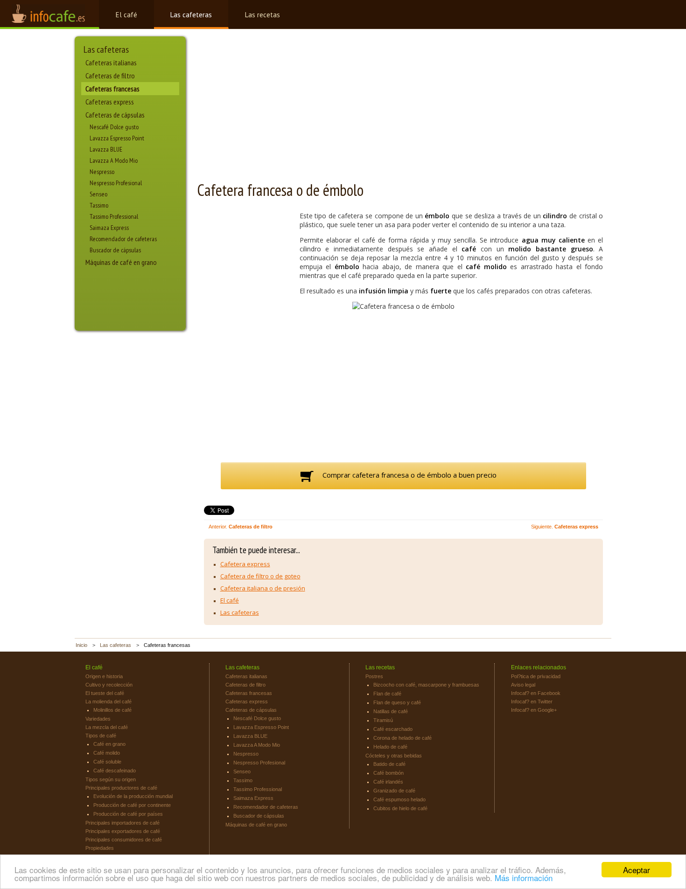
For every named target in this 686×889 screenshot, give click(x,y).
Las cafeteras (191, 14)
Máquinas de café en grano (121, 262)
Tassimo (99, 205)
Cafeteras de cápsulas (115, 114)
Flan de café (387, 693)
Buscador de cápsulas (115, 250)
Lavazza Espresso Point (117, 138)
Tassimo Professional (114, 216)
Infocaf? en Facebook (535, 693)
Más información (524, 877)
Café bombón (388, 773)
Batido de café (389, 764)
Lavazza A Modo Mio (114, 160)
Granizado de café (394, 790)
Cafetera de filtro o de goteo (260, 576)
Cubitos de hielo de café (400, 808)
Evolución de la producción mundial (133, 796)
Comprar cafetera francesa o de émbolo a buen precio (409, 474)
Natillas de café (390, 711)
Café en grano (109, 744)
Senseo (98, 194)
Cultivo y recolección (109, 685)
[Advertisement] (123, 301)
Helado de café (390, 747)
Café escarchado (393, 729)
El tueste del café (104, 693)
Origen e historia (104, 676)
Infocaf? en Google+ (534, 710)
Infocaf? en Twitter (532, 701)
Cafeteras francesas (112, 88)
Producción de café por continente (132, 805)
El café (126, 14)
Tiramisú (383, 720)
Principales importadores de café (122, 823)
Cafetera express (245, 564)
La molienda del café (108, 701)
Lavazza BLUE (106, 149)
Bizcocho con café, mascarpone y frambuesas (426, 685)
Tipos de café (100, 735)
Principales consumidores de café (123, 839)
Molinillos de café (112, 710)
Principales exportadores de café (122, 831)
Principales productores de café (121, 788)
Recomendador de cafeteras (123, 239)
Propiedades (99, 848)
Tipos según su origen (110, 779)
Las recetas (262, 14)
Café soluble (107, 761)
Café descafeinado (114, 770)
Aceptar (636, 869)
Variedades (98, 719)
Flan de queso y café (397, 702)
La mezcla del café (106, 727)
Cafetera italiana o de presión (262, 588)
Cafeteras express (109, 101)
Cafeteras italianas (111, 62)
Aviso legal (523, 685)
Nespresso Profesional (116, 183)
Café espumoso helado (399, 799)
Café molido (106, 753)
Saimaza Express (109, 227)
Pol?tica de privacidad (535, 676)
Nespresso (102, 171)
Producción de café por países (128, 814)
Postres (374, 676)
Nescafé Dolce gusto (114, 127)
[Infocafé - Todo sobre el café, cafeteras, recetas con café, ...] (49, 14)
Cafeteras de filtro (110, 75)
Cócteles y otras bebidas (393, 755)
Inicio (81, 645)
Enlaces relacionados (538, 667)
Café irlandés (388, 782)
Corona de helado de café (402, 738)
